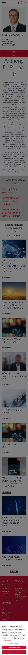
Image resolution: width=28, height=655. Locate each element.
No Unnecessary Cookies (14, 647)
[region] (14, 638)
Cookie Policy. (7, 640)
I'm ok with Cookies (14, 652)
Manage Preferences (14, 643)
